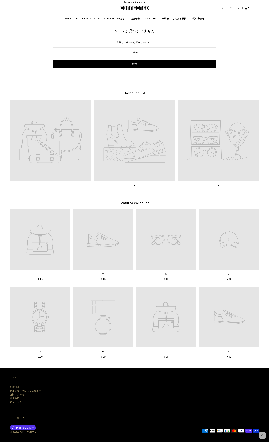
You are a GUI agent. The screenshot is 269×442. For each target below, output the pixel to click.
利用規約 (15, 398)
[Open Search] (223, 7)
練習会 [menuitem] (165, 18)
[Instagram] (18, 418)
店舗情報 (15, 386)
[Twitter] (23, 418)
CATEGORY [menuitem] (89, 18)
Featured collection (134, 203)
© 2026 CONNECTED (22, 432)
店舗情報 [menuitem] (135, 18)
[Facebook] (12, 418)
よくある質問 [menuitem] (180, 18)
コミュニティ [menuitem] (151, 18)
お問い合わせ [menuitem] (198, 18)
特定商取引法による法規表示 (25, 390)
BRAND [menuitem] (69, 18)
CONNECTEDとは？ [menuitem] (115, 18)
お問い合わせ (17, 394)
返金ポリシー (17, 401)
